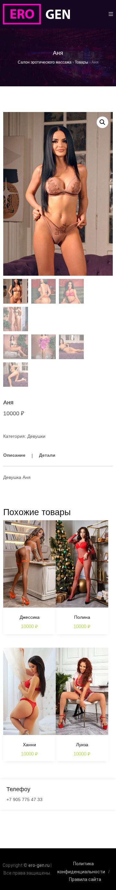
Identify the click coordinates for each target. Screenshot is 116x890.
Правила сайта (85, 879)
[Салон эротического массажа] (36, 14)
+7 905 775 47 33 (24, 799)
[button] (102, 122)
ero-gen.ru (39, 865)
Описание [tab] (14, 455)
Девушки (36, 436)
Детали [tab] (47, 455)
